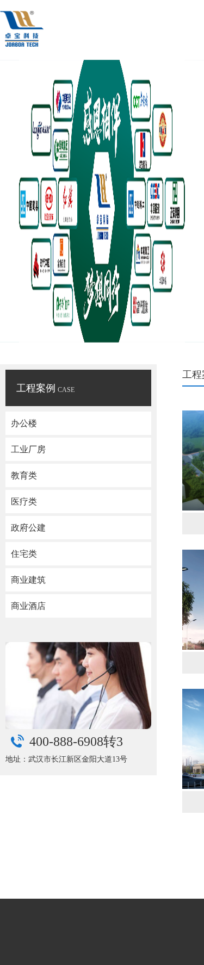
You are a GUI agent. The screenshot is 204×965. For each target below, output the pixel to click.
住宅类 (24, 553)
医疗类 (24, 501)
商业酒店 (28, 606)
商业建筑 (28, 579)
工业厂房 (28, 449)
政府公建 (28, 527)
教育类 (24, 475)
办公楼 (24, 423)
